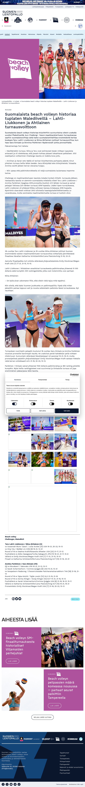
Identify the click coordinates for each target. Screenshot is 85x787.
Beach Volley (75, 599)
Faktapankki (79, 7)
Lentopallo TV (69, 7)
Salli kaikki (67, 410)
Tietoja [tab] (67, 379)
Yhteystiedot (49, 7)
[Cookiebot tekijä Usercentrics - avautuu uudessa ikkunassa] (71, 375)
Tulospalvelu (59, 7)
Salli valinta (42, 410)
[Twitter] (16, 598)
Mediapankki (65, 770)
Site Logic (80, 784)
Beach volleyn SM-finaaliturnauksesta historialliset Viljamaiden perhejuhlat (20, 645)
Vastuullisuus (67, 34)
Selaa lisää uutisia (42, 717)
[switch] (33, 404)
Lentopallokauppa (38, 7)
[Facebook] (13, 598)
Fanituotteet (65, 773)
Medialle (59, 34)
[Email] (19, 598)
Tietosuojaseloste (61, 784)
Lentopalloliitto (78, 34)
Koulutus (23, 34)
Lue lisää (12, 661)
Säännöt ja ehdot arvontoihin (71, 767)
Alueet (52, 34)
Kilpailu (39, 34)
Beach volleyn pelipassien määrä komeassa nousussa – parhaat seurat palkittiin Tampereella (62, 688)
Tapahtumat (15, 34)
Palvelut (45, 34)
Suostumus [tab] (17, 379)
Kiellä (18, 410)
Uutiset (7, 34)
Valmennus (31, 34)
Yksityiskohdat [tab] (42, 379)
